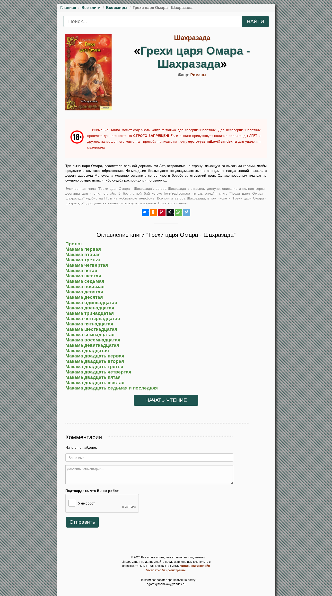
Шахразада (192, 37)
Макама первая (83, 249)
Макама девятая (84, 291)
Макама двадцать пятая (93, 377)
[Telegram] (186, 212)
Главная (68, 8)
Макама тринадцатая (89, 313)
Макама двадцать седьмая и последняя (111, 387)
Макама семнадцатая (89, 334)
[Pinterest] (162, 212)
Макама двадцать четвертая (98, 371)
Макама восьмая (85, 286)
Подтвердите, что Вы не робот (92, 490)
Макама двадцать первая (94, 355)
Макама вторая (83, 254)
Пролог (73, 243)
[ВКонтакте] (145, 212)
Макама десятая (84, 297)
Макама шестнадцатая (91, 329)
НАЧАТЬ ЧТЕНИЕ (166, 400)
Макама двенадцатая (89, 307)
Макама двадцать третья (94, 366)
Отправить (82, 522)
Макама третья (82, 259)
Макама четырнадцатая (92, 318)
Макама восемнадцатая (92, 339)
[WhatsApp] (178, 212)
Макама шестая (83, 275)
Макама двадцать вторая (94, 361)
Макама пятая (81, 270)
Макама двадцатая (87, 350)
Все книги (91, 8)
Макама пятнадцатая (89, 323)
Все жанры (116, 8)
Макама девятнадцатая (92, 345)
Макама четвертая (86, 265)
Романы (198, 75)
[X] (170, 212)
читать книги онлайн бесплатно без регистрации (178, 567)
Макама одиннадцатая (91, 302)
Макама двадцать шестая (94, 382)
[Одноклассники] (153, 212)
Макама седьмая (84, 281)
